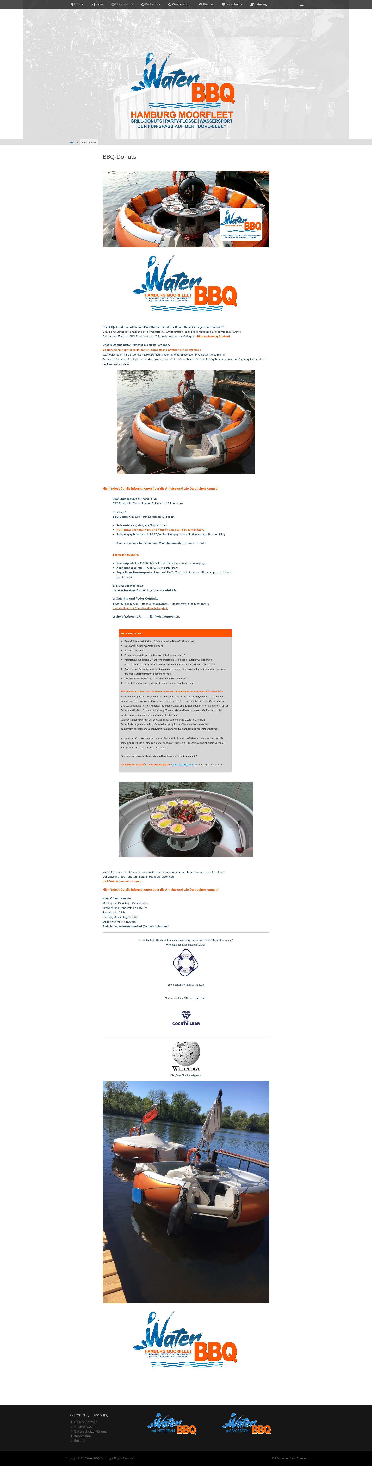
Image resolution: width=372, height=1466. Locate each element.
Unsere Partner (85, 1422)
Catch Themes (298, 1458)
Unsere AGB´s (84, 1427)
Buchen (208, 4)
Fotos (99, 4)
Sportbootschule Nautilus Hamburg (186, 984)
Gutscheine (234, 4)
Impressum (82, 1436)
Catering (260, 4)
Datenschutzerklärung (90, 1431)
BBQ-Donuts (124, 4)
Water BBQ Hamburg (99, 1458)
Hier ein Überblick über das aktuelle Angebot (140, 608)
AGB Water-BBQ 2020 (182, 764)
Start (74, 142)
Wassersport (181, 4)
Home (78, 4)
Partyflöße (152, 4)
